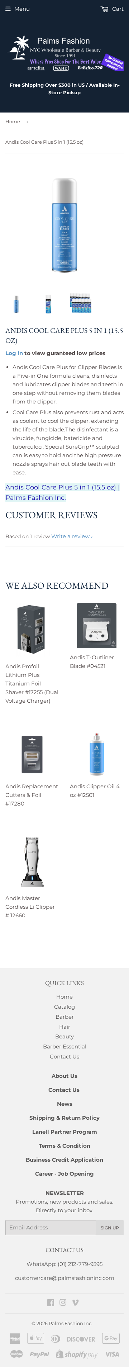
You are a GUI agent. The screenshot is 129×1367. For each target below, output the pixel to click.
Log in (14, 353)
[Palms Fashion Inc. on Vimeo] (75, 1303)
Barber (65, 1016)
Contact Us (64, 1056)
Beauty (64, 1036)
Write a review (70, 536)
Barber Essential (64, 1046)
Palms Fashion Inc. (70, 1323)
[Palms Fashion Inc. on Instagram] (63, 1303)
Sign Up (110, 1227)
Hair (64, 1026)
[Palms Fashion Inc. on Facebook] (50, 1303)
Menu (22, 8)
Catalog (64, 1006)
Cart (117, 8)
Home (12, 121)
